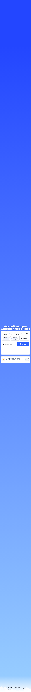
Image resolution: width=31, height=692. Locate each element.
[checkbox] (26, 333)
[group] (6, 338)
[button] (28, 2)
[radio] (5, 333)
